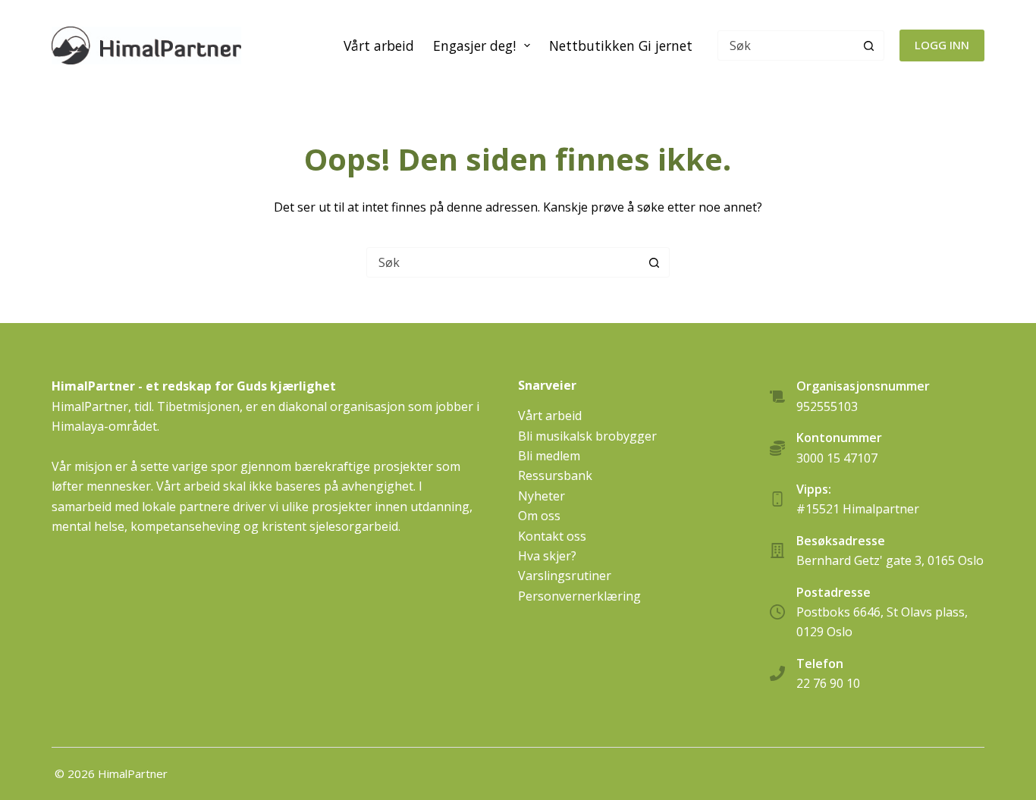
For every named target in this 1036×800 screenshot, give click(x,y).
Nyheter (541, 496)
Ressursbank (555, 475)
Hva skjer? (547, 555)
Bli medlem (549, 455)
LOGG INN (942, 44)
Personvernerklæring (579, 596)
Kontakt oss (552, 536)
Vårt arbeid (379, 45)
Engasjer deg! (474, 45)
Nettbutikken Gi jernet (620, 45)
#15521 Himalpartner (857, 508)
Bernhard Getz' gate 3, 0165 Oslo (890, 560)
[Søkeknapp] (869, 45)
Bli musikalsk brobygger (587, 436)
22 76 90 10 (828, 683)
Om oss (539, 515)
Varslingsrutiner (564, 575)
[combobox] (503, 262)
